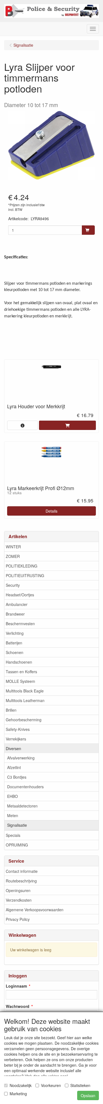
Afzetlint (14, 767)
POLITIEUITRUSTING (25, 575)
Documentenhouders (25, 786)
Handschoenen (19, 662)
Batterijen (14, 642)
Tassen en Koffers (21, 671)
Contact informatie (22, 871)
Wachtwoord (17, 1006)
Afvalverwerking (21, 758)
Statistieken (80, 1085)
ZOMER (13, 556)
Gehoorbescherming (23, 719)
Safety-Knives (18, 729)
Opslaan (88, 1095)
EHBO (12, 796)
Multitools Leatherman (25, 700)
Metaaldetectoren (22, 806)
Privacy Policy (18, 919)
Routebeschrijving (21, 881)
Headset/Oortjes (20, 594)
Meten (12, 815)
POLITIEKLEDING (21, 566)
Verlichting (15, 633)
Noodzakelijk (21, 1085)
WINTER (13, 546)
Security (13, 585)
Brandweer (15, 614)
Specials (13, 835)
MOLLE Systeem (20, 681)
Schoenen (14, 652)
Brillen (11, 710)
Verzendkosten (19, 900)
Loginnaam (16, 986)
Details (51, 511)
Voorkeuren (51, 1085)
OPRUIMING (17, 845)
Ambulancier (16, 604)
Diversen (13, 748)
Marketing (18, 1093)
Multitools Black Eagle (25, 691)
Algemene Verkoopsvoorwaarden (34, 909)
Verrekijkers (16, 739)
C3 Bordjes (16, 777)
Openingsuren (18, 890)
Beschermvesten (20, 623)
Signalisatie (17, 825)
